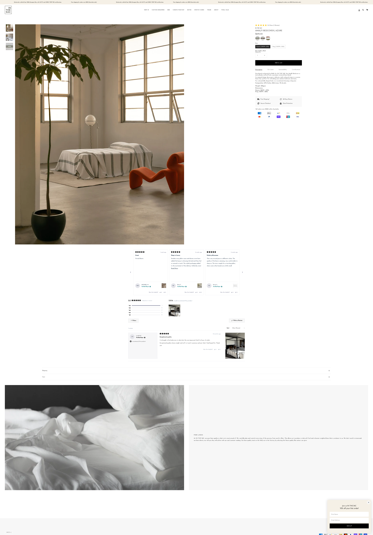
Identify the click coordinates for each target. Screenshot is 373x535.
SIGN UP (349, 526)
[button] (267, 25)
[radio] (257, 38)
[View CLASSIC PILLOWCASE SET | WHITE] (235, 285)
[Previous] (130, 272)
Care (43, 377)
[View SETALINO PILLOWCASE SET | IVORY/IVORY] (199, 285)
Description (258, 69)
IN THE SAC (258, 28)
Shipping (44, 370)
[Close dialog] (368, 502)
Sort (228, 328)
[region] (175, 310)
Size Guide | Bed (260, 51)
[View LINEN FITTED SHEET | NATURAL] (164, 285)
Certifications (296, 69)
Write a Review (239, 321)
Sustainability (283, 69)
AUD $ (8, 532)
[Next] (242, 272)
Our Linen (270, 69)
